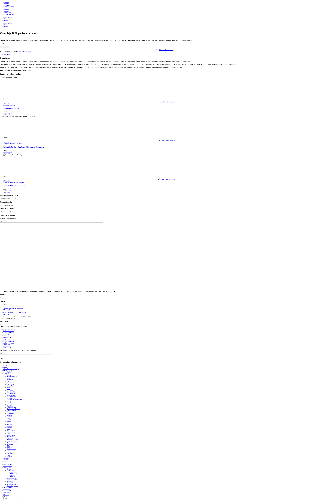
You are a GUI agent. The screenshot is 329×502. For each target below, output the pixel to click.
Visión (8, 455)
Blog (4, 18)
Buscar (5, 496)
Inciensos (5, 463)
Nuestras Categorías (8, 6)
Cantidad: (2, 43)
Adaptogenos (10, 379)
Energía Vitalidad (11, 410)
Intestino (12, 476)
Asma (8, 389)
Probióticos (10, 438)
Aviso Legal (6, 334)
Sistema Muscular (11, 483)
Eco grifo (5, 459)
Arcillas (9, 387)
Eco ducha (6, 458)
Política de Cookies (8, 331)
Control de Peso (11, 398)
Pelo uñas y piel (11, 436)
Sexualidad (10, 447)
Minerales (9, 427)
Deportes (9, 402)
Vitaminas (28, 51)
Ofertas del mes (7, 466)
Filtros (5, 461)
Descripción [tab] (6, 54)
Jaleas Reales (10, 424)
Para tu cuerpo (7, 467)
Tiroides (9, 452)
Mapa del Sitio (7, 337)
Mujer (20, 143)
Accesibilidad (7, 335)
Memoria (21, 182)
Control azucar (11, 395)
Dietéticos (22, 51)
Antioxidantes (10, 386)
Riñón (8, 446)
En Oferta (6, 3)
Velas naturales (7, 492)
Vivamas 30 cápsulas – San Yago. (15, 186)
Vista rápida (6, 103)
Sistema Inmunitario (12, 479)
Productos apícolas (12, 441)
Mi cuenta (6, 495)
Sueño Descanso (11, 449)
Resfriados (10, 444)
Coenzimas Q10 (11, 392)
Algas (8, 381)
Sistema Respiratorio (12, 486)
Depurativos (10, 404)
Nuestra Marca (7, 5)
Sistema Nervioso (11, 484)
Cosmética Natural (8, 370)
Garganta (9, 415)
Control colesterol (11, 396)
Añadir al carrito (4, 46)
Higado (9, 469)
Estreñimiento (10, 413)
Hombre (9, 419)
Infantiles (9, 421)
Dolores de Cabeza (12, 407)
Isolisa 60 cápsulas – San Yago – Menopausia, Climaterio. (23, 147)
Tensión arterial (11, 450)
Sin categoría (6, 489)
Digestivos (10, 406)
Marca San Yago (14, 143)
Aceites (9, 375)
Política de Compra (8, 332)
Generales (9, 416)
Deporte (9, 401)
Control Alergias (11, 393)
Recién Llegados (8, 487)
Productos (6, 2)
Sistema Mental (11, 481)
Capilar (5, 367)
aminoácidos (10, 382)
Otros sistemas (11, 470)
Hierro (8, 418)
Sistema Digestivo (12, 472)
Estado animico (11, 412)
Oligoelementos (11, 432)
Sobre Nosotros (7, 17)
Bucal (5, 366)
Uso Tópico (10, 453)
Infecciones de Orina (12, 422)
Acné (8, 378)
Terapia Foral (7, 490)
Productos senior (11, 443)
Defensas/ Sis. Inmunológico (14, 399)
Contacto (5, 20)
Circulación (10, 390)
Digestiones (13, 473)
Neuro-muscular (11, 430)
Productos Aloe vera (12, 439)
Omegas (9, 433)
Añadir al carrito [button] (7, 113)
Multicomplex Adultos (11, 108)
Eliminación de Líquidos (13, 409)
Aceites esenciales (12, 376)
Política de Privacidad (9, 329)
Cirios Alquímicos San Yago (11, 369)
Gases (12, 475)
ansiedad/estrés (11, 384)
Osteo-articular (11, 435)
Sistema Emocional (12, 478)
